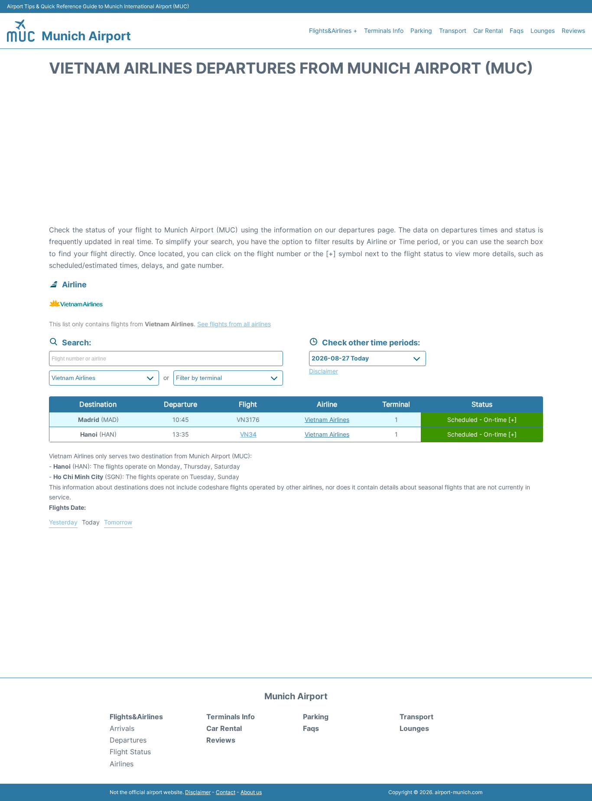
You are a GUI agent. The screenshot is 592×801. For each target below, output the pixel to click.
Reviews (573, 30)
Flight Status (130, 751)
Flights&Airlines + (333, 30)
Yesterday (63, 522)
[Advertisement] (296, 155)
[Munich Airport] (21, 30)
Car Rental (488, 30)
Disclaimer (198, 792)
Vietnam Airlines (327, 419)
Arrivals (122, 728)
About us (251, 792)
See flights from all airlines (234, 324)
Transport (452, 30)
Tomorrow (118, 522)
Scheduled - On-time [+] (482, 419)
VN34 (248, 434)
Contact (225, 792)
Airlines (121, 763)
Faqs (517, 30)
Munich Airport (86, 36)
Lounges (542, 30)
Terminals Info (383, 30)
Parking (421, 30)
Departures (128, 740)
